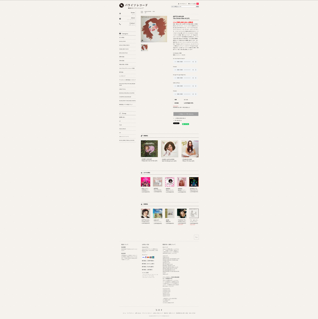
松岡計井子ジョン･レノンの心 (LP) (159, 220)
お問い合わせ (138, 313)
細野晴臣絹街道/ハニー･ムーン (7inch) (185, 189)
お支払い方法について (158, 313)
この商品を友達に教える (180, 118)
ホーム (124, 313)
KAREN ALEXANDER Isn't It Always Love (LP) (169, 160)
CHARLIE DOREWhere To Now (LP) (188, 160)
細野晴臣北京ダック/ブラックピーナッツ (174, 189)
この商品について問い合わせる (185, 114)
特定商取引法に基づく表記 (182, 313)
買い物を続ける (178, 120)
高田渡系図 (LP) (168, 220)
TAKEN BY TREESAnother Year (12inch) (183, 220)
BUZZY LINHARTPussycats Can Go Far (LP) (149, 160)
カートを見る (194, 3)
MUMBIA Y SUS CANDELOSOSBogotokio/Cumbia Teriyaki (198, 189)
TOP (142, 11)
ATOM (193, 313)
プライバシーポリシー (147, 313)
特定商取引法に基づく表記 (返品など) (181, 107)
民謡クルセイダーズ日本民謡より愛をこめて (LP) (149, 189)
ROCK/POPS (148, 11)
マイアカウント (183, 3)
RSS (190, 313)
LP (145, 12)
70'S (154, 11)
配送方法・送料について (169, 313)
